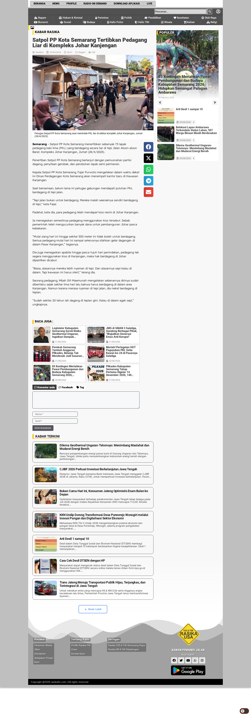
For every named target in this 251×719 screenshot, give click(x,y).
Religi (213, 22)
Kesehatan (182, 17)
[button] (148, 147)
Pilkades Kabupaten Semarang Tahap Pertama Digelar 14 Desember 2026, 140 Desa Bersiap (118, 370)
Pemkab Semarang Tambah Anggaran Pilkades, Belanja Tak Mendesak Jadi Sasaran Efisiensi (67, 351)
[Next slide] (214, 102)
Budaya (90, 22)
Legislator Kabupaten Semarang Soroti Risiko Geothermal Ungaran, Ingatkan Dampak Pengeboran (66, 332)
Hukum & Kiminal (72, 17)
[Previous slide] (160, 102)
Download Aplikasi (127, 3)
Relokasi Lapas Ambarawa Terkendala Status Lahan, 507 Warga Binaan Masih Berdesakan (196, 130)
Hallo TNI (143, 22)
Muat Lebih (94, 609)
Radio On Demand (95, 3)
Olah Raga (210, 17)
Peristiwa (102, 17)
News (55, 3)
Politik (128, 17)
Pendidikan (154, 17)
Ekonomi (42, 22)
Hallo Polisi (116, 22)
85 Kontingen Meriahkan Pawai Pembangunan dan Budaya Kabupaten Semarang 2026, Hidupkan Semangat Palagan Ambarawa (67, 370)
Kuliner (190, 22)
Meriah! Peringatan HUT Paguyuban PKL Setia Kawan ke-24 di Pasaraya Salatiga (121, 351)
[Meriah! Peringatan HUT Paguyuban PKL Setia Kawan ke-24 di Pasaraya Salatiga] (95, 354)
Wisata (168, 22)
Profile (71, 3)
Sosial (67, 22)
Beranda (39, 3)
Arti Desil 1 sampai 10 (189, 109)
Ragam (41, 17)
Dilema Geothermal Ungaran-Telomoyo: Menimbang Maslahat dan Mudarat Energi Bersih (196, 148)
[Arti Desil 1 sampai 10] (165, 116)
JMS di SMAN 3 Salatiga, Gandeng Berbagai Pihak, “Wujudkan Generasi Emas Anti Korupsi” (121, 332)
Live (149, 3)
